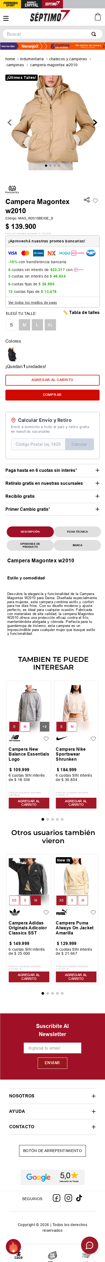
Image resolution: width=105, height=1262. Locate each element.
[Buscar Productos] (95, 34)
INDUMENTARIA (32, 59)
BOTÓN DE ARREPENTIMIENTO (52, 1151)
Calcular (79, 444)
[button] (86, 200)
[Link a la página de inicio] (10, 59)
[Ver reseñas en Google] (52, 1177)
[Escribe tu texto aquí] (86, 1255)
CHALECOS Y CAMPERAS (68, 59)
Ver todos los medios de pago (32, 302)
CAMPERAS (15, 65)
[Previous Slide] (1, 46)
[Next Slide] (103, 46)
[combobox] (52, 34)
